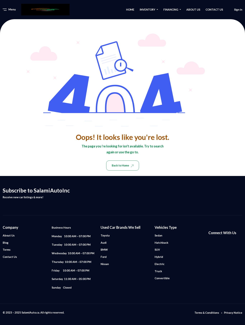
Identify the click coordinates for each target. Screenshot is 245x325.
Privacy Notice (233, 312)
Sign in (238, 9)
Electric (159, 264)
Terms (6, 249)
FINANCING (171, 9)
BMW (104, 249)
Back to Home (120, 165)
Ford (104, 256)
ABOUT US (193, 9)
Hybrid (159, 256)
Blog (5, 242)
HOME (130, 9)
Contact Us (10, 256)
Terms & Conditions (206, 312)
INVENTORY (148, 9)
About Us (9, 235)
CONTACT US (214, 9)
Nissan (105, 264)
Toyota (105, 235)
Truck (158, 271)
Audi (104, 242)
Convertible (162, 278)
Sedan (158, 235)
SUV (157, 249)
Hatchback (161, 242)
